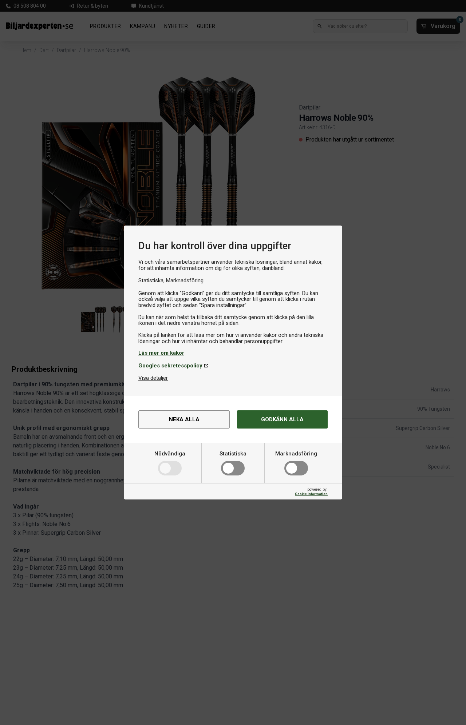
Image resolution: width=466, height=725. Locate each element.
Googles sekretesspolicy (170, 365)
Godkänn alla (282, 419)
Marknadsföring (296, 453)
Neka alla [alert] (184, 419)
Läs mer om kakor (161, 353)
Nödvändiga (169, 453)
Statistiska (233, 453)
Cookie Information (311, 494)
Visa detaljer (153, 378)
